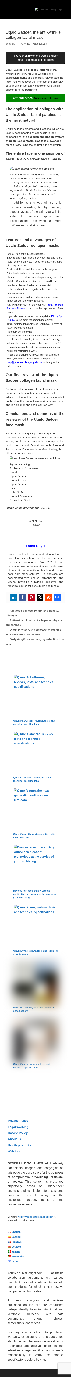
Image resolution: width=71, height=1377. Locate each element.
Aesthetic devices (21, 610)
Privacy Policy (18, 1120)
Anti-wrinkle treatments (25, 620)
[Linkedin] (13, 597)
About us (14, 1139)
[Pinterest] (31, 597)
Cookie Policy (18, 1133)
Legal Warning (18, 1127)
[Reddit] (48, 597)
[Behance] (57, 597)
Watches (14, 1151)
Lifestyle (11, 615)
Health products (19, 1145)
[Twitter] (40, 597)
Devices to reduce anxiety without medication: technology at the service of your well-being (34, 894)
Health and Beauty (46, 610)
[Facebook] (22, 597)
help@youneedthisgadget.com (25, 362)
